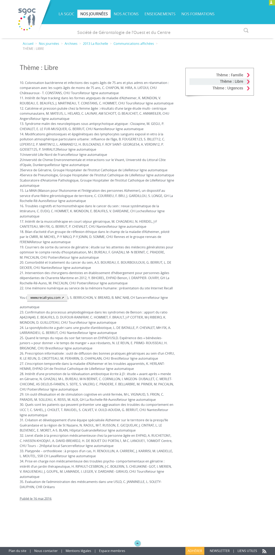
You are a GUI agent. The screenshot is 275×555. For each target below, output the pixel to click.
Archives (71, 43)
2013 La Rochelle (95, 43)
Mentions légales (78, 551)
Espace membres (112, 551)
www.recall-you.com (45, 297)
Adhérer (195, 551)
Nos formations (197, 13)
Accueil (28, 43)
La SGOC (66, 13)
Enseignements (160, 13)
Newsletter (220, 551)
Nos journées (94, 13)
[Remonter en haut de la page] (137, 543)
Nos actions (126, 13)
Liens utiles (248, 551)
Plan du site (18, 551)
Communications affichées (134, 43)
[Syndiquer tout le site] (264, 551)
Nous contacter (46, 551)
